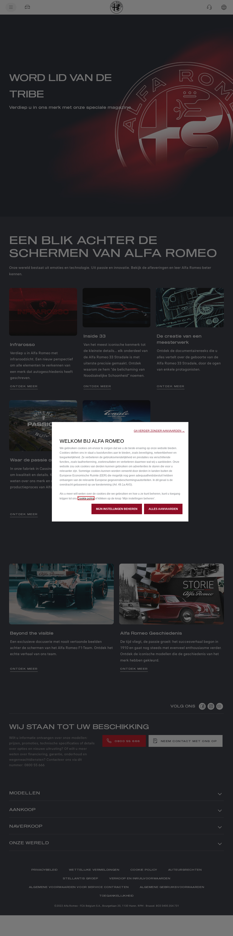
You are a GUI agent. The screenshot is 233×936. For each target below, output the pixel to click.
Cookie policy (86, 498)
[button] (159, 430)
